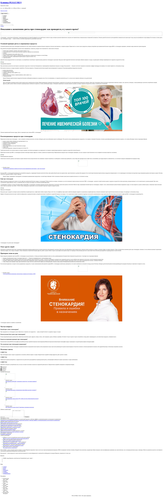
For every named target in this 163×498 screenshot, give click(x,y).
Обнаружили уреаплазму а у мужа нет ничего (10, 427)
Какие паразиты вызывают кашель (8, 429)
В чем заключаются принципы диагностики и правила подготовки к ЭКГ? (19, 273)
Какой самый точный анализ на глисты (9, 422)
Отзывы (5, 20)
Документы (5, 19)
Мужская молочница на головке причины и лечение (12, 431)
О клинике (5, 21)
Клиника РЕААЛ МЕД (11, 2)
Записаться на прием (4, 10)
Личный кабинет (6, 22)
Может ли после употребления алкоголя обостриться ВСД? (16, 438)
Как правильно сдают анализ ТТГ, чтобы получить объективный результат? (22, 398)
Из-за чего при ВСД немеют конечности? (12, 440)
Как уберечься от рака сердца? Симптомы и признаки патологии (20, 407)
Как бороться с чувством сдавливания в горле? (13, 445)
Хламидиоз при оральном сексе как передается (11, 424)
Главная (4, 15)
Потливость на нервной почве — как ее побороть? (14, 443)
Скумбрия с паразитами (6, 434)
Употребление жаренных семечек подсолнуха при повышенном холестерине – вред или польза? (24, 168)
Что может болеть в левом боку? (10, 447)
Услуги (4, 16)
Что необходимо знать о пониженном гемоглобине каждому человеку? (21, 390)
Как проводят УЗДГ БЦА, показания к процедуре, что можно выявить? (21, 381)
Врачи (4, 17)
